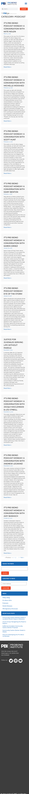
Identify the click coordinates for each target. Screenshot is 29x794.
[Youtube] (20, 661)
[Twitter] (11, 661)
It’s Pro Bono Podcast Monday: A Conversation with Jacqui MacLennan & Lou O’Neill (14, 404)
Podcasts (5, 603)
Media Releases (7, 606)
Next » (22, 557)
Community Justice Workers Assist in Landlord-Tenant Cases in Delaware (14, 618)
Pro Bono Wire (7, 600)
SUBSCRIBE (6, 588)
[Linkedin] (16, 661)
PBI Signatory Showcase (10, 608)
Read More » (8, 67)
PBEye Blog (6, 597)
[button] (26, 3)
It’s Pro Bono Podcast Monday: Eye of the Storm (13, 291)
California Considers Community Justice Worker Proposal (12, 626)
